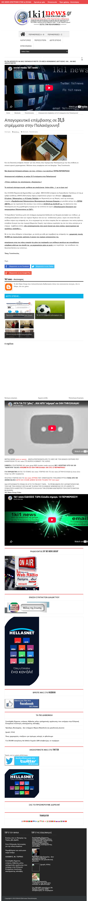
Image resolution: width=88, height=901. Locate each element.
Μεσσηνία (25, 132)
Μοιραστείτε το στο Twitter (44, 266)
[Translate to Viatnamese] (66, 821)
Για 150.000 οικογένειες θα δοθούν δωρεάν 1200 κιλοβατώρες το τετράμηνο (32, 741)
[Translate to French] (22, 821)
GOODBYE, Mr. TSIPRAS (14, 857)
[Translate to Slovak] (59, 821)
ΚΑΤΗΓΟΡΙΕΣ (25, 40)
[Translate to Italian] (43, 821)
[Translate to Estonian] (34, 821)
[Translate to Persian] (47, 821)
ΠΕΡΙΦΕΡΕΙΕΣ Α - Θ (36, 34)
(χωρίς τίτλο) (10, 732)
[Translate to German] (24, 821)
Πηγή (6, 261)
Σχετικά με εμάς (39, 2)
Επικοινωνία (52, 2)
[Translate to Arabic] (29, 821)
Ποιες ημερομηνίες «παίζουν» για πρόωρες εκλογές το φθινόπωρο (29, 736)
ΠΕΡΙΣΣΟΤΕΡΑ (40, 40)
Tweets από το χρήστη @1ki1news (16, 755)
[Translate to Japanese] (45, 821)
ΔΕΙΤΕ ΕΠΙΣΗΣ (55, 40)
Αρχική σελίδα (43, 398)
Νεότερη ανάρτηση (11, 398)
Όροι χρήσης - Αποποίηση (69, 2)
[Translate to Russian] (57, 821)
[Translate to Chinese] (31, 821)
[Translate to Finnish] (36, 821)
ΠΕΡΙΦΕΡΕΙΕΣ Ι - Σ (55, 34)
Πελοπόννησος (33, 132)
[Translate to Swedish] (61, 821)
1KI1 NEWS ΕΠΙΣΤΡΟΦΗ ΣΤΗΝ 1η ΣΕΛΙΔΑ (16, 2)
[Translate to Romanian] (54, 821)
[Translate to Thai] (63, 821)
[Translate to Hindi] (38, 821)
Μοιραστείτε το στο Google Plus (19, 273)
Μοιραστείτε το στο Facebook (19, 266)
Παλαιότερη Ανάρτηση (76, 398)
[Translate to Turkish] (27, 821)
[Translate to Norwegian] (50, 821)
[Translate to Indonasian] (40, 821)
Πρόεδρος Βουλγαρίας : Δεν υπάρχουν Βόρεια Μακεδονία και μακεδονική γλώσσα (35, 728)
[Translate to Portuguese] (52, 821)
